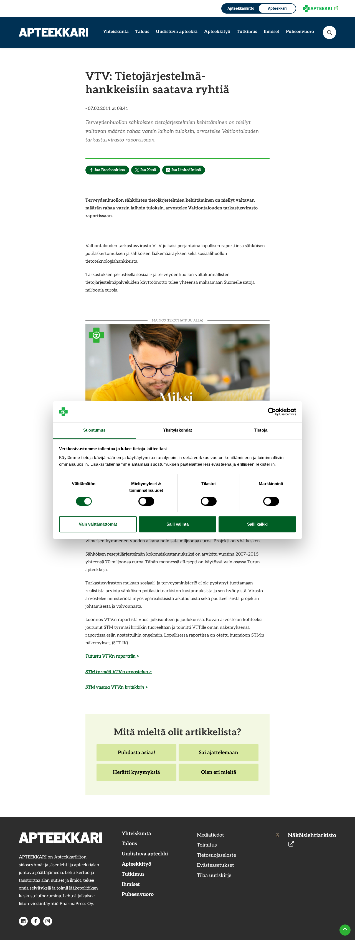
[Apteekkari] (53, 32)
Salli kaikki (257, 524)
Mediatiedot (210, 835)
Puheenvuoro (300, 31)
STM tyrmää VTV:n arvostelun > (118, 672)
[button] (329, 32)
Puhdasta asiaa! (136, 755)
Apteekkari (277, 8)
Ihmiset (271, 31)
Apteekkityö (217, 31)
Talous (142, 31)
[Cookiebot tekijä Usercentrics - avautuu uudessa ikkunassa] (272, 411)
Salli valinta (177, 524)
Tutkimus (247, 31)
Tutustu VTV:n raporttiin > (112, 656)
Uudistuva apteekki (176, 31)
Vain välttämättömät (98, 524)
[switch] (146, 501)
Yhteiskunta (116, 31)
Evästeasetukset (215, 865)
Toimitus (207, 845)
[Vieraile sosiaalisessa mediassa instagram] (47, 921)
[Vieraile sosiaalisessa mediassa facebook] (35, 921)
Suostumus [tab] (94, 430)
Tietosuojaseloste (216, 855)
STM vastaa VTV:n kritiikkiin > (116, 687)
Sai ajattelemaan (218, 755)
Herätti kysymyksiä (136, 775)
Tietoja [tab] (260, 430)
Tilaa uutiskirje (214, 875)
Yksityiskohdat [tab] (177, 430)
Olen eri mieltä (218, 775)
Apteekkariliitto (240, 8)
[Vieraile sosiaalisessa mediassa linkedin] (23, 921)
